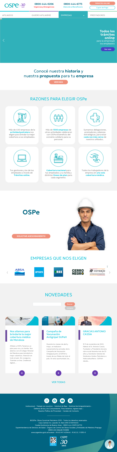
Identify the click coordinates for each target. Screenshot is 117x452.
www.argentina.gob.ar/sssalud (42, 432)
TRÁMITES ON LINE (102, 3)
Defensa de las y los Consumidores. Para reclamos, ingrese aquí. (58, 409)
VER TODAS (58, 382)
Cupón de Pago (102, 8)
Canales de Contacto (71, 411)
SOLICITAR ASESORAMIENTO (31, 236)
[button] (58, 40)
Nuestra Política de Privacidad (49, 411)
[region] (58, 40)
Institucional (30, 406)
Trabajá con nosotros (45, 406)
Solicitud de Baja (61, 406)
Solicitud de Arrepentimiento (80, 406)
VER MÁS (58, 82)
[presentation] (7, 271)
